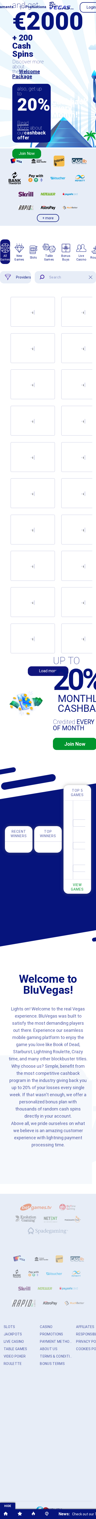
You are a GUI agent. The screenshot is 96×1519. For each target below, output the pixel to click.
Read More (23, 125)
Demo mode (83, 319)
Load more (48, 671)
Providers (23, 277)
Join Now (27, 153)
